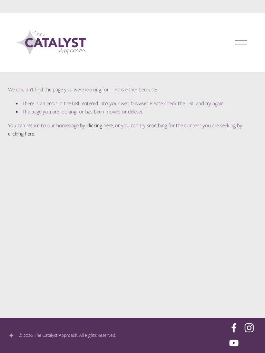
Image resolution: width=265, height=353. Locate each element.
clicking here (100, 125)
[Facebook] (234, 328)
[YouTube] (234, 343)
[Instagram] (249, 328)
